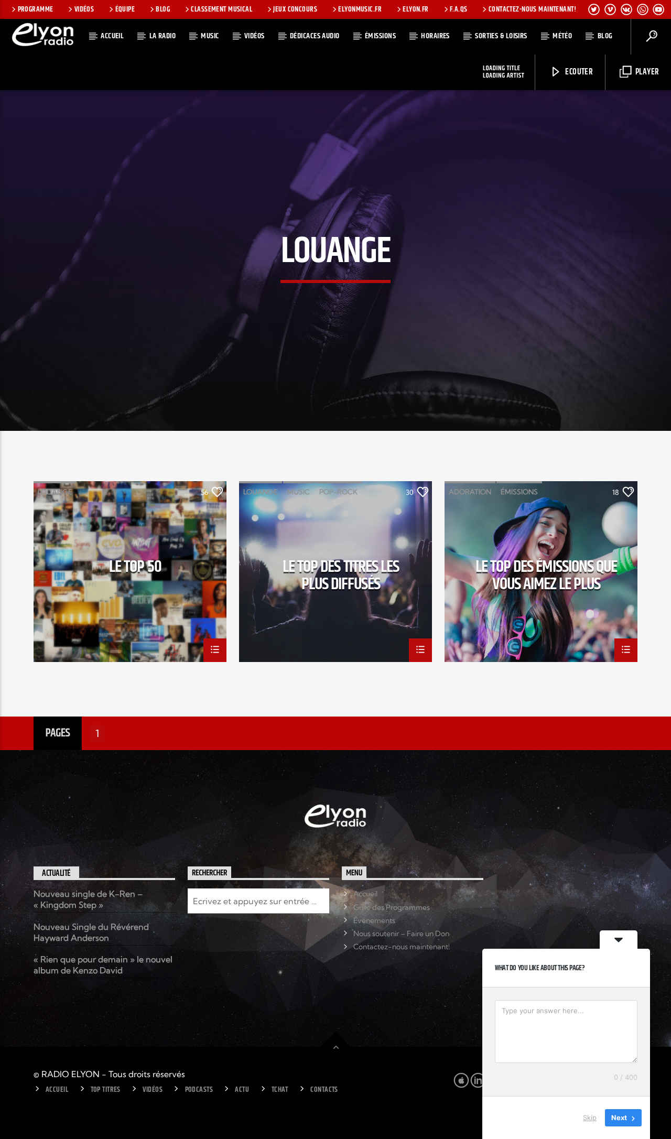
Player (646, 72)
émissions (519, 491)
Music (210, 36)
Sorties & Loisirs (501, 36)
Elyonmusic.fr (360, 9)
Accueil (112, 36)
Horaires (435, 36)
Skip (590, 1117)
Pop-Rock (338, 491)
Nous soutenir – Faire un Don (401, 933)
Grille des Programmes (391, 907)
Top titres (106, 1089)
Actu (242, 1089)
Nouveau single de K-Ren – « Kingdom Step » (88, 899)
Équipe (125, 9)
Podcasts (199, 1089)
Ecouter (578, 72)
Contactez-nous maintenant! (532, 9)
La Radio (162, 36)
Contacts (324, 1089)
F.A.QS (459, 9)
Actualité (56, 873)
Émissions (380, 36)
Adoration (470, 491)
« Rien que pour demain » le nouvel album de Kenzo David (103, 964)
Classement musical (221, 9)
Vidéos (84, 9)
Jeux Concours (295, 9)
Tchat (280, 1089)
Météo (562, 36)
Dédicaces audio (315, 36)
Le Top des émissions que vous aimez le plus (546, 575)
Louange (55, 491)
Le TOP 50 (135, 569)
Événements (374, 920)
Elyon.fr (415, 9)
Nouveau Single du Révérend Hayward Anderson (91, 932)
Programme (35, 9)
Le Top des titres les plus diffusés (341, 575)
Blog (163, 9)
